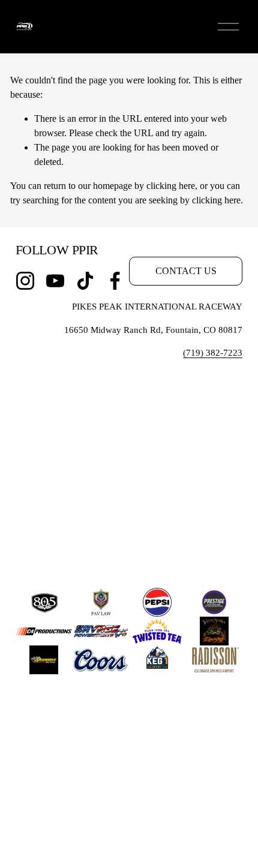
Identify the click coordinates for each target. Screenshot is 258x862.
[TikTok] (85, 280)
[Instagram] (25, 280)
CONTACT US (186, 271)
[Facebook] (115, 280)
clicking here (170, 186)
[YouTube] (55, 280)
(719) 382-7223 (212, 353)
